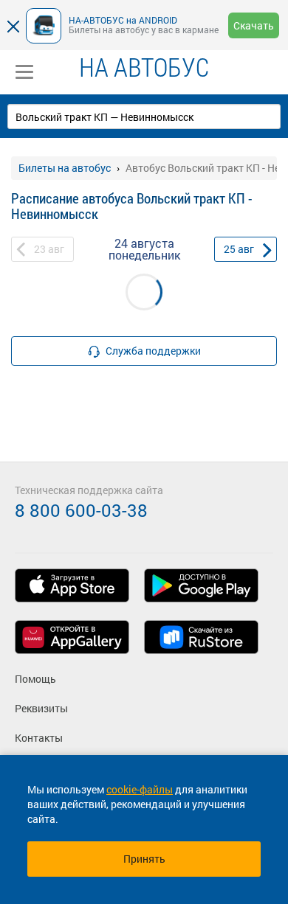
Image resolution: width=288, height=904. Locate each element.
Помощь (35, 679)
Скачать (253, 25)
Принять (144, 859)
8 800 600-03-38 (81, 510)
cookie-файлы (139, 789)
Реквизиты (41, 708)
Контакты (39, 738)
